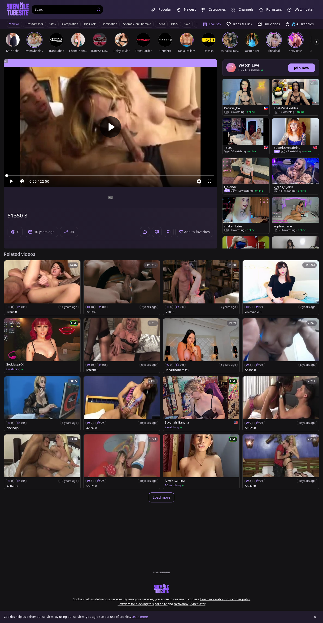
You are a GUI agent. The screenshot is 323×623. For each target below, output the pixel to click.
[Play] (110, 127)
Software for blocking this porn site (143, 604)
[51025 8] (281, 403)
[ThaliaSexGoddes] (295, 97)
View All (14, 24)
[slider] (110, 175)
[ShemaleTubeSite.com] (18, 9)
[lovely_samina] (201, 461)
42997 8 (91, 427)
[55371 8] (122, 461)
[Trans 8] (42, 287)
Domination (109, 24)
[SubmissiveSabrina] (295, 136)
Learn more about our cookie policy (225, 599)
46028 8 (12, 486)
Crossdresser (34, 24)
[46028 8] (42, 461)
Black (174, 24)
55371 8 (91, 486)
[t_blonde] (246, 176)
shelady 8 (13, 427)
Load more (161, 497)
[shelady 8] (42, 403)
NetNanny (181, 604)
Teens (161, 24)
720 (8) (91, 312)
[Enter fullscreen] (209, 181)
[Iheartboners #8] (201, 345)
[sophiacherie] (295, 215)
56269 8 (250, 486)
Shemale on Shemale (137, 24)
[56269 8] (281, 461)
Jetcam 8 (92, 369)
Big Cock (90, 24)
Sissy (52, 24)
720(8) (170, 312)
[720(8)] (201, 287)
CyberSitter (197, 604)
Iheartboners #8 (177, 369)
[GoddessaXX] (42, 345)
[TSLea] (246, 136)
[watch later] (10, 266)
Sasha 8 (250, 369)
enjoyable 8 (253, 312)
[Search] (99, 9)
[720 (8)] (122, 287)
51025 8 (250, 427)
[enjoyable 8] (281, 287)
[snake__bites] (246, 215)
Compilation (70, 24)
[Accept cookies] (315, 617)
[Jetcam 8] (122, 345)
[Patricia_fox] (246, 97)
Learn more (139, 616)
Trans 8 (12, 312)
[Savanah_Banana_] (201, 403)
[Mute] (21, 181)
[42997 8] (122, 403)
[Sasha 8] (281, 345)
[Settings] (199, 181)
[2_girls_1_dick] (295, 176)
